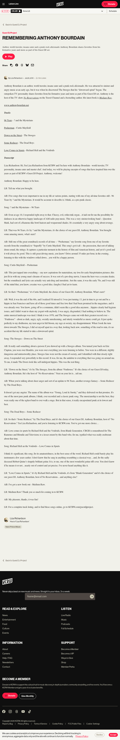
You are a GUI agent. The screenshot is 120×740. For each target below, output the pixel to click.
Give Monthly (27, 696)
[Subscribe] (92, 596)
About (5, 649)
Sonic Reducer (11, 142)
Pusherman (9, 127)
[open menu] (4, 4)
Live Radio (66, 615)
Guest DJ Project (9, 33)
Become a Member (70, 649)
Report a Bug (7, 724)
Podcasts (65, 624)
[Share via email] (32, 65)
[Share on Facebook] (16, 65)
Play (10, 56)
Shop (63, 662)
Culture (5, 628)
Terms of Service (39, 724)
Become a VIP (67, 653)
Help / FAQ (7, 658)
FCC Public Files (73, 724)
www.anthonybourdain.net (16, 105)
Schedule (113, 11)
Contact (6, 667)
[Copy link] (11, 65)
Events (5, 633)
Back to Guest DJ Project (16, 25)
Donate (111, 4)
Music (64, 619)
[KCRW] (7, 584)
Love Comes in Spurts (14, 150)
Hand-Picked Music (13, 527)
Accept (113, 735)
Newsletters (8, 662)
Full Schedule (67, 628)
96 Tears (8, 120)
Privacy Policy (22, 724)
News (5, 615)
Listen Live (14, 4)
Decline (99, 735)
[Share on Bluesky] (27, 65)
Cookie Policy (56, 724)
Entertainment (9, 619)
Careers (6, 653)
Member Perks (67, 667)
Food (4, 624)
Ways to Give (67, 658)
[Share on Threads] (21, 65)
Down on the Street (13, 135)
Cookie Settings (93, 724)
